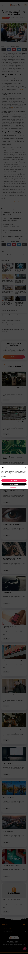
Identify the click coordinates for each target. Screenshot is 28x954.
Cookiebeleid (13, 487)
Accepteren (14, 480)
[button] (26, 467)
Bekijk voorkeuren (14, 484)
